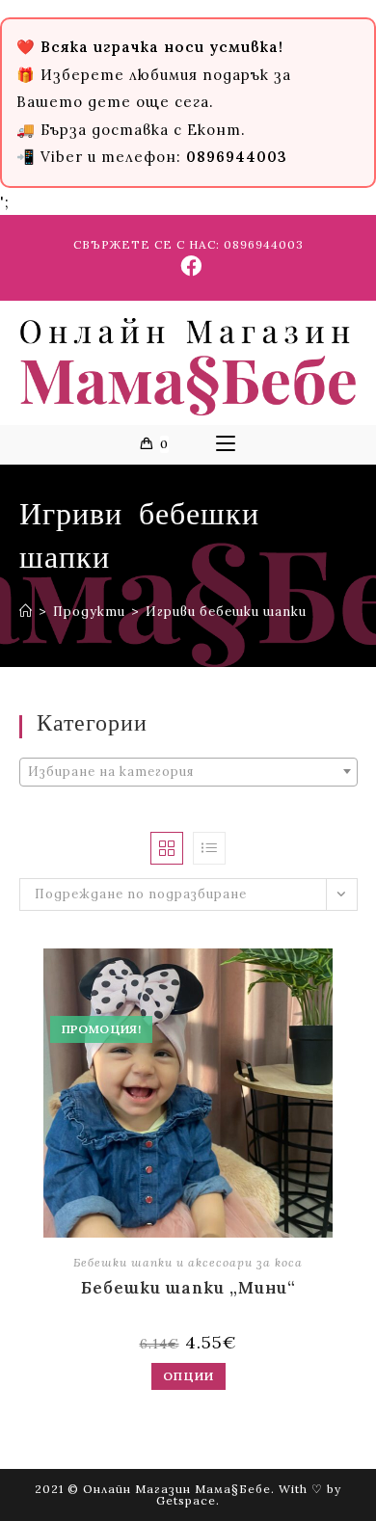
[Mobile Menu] (225, 444)
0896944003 (264, 244)
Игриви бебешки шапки (226, 611)
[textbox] (188, 772)
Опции (188, 1376)
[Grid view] (166, 848)
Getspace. (188, 1500)
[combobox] (188, 772)
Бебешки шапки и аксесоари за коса (188, 1262)
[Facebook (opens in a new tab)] (188, 266)
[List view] (209, 848)
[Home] (26, 611)
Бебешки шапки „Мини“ (188, 1287)
